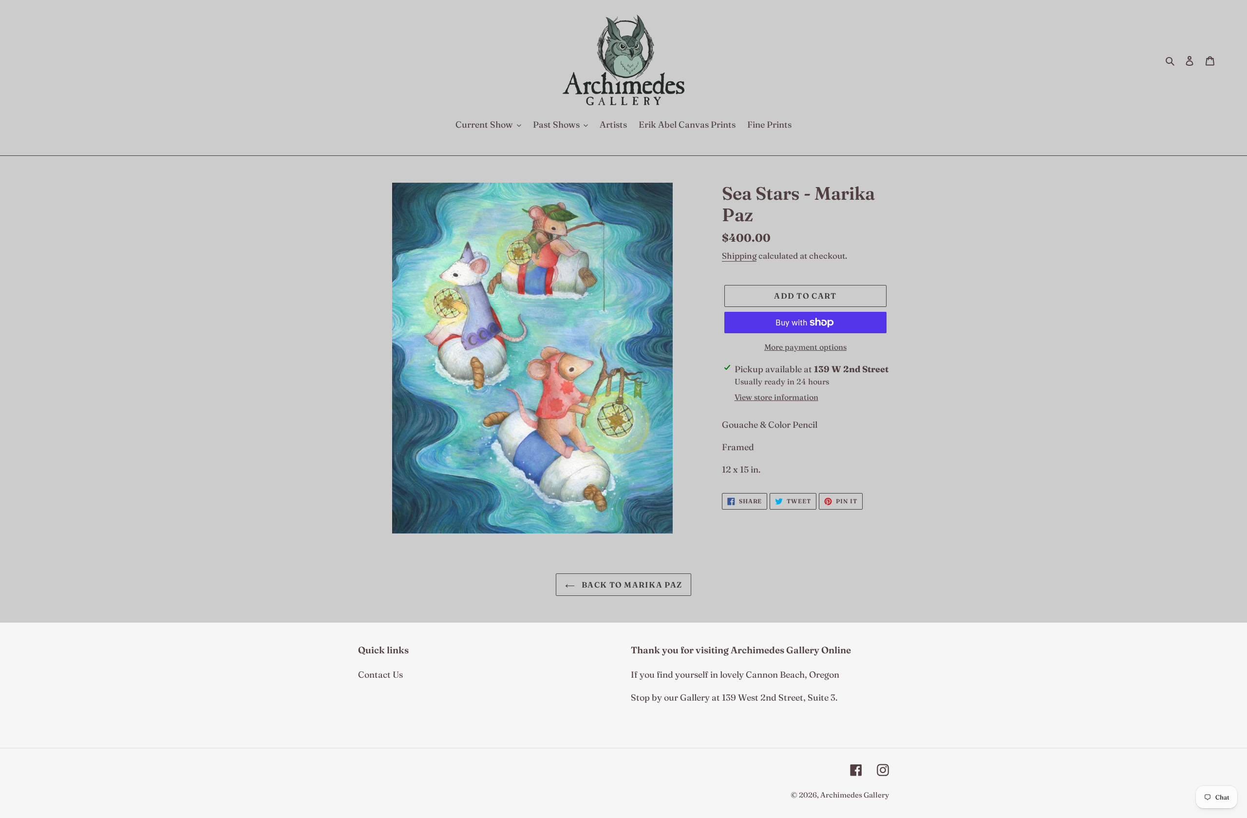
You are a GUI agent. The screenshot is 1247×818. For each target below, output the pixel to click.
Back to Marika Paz (631, 585)
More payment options (805, 347)
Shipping (739, 255)
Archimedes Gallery (854, 794)
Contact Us (380, 674)
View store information (776, 397)
